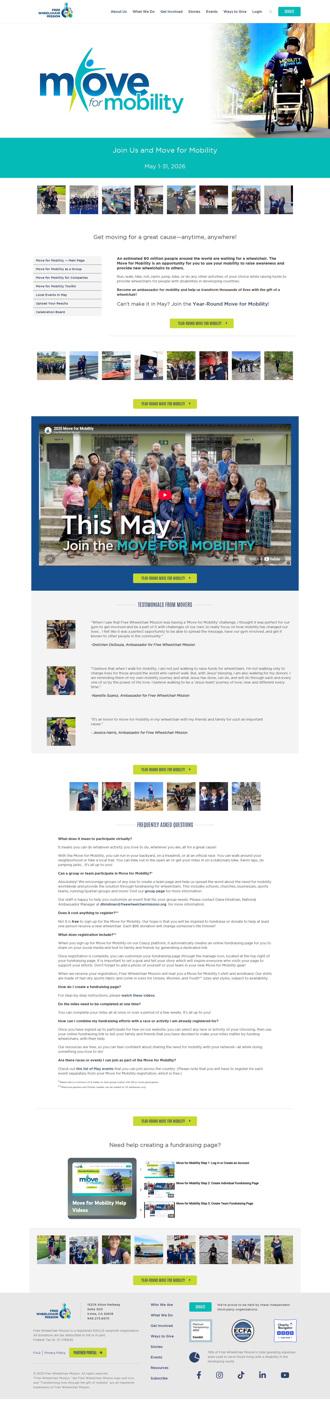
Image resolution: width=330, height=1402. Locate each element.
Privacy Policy (54, 1352)
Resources (159, 1368)
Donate (289, 12)
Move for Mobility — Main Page (60, 260)
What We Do (144, 11)
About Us (119, 11)
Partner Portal (85, 1353)
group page (155, 891)
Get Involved (171, 11)
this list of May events (94, 1069)
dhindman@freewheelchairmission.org (133, 904)
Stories (194, 11)
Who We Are (162, 1304)
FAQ (36, 1352)
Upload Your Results (52, 303)
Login (257, 11)
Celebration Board (50, 312)
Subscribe (159, 1378)
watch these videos (138, 995)
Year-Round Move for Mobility (230, 304)
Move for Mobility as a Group (59, 269)
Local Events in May (51, 294)
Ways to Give (235, 11)
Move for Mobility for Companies (62, 277)
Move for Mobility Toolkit (56, 286)
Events (212, 11)
